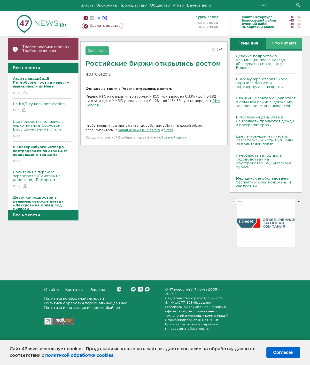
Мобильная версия (86, 18)
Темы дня (248, 43)
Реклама (97, 289)
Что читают (284, 43)
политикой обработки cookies (79, 356)
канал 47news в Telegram (139, 130)
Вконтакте (133, 289)
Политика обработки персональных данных (85, 303)
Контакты (74, 289)
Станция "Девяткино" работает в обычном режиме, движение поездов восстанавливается (266, 102)
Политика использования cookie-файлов (82, 307)
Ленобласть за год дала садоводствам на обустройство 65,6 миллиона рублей (263, 161)
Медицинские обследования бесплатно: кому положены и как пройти (263, 182)
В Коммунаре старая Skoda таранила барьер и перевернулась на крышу (261, 83)
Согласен (283, 352)
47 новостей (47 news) (188, 289)
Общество (160, 5)
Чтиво (178, 5)
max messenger (104, 18)
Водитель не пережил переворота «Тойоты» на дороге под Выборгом (37, 179)
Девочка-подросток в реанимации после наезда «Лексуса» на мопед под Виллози (260, 62)
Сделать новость (105, 25)
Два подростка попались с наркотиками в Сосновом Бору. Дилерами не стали (38, 128)
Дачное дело (199, 5)
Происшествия (133, 5)
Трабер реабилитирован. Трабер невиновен (46, 48)
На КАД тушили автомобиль (39, 107)
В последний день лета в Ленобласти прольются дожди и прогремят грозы (265, 121)
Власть (87, 5)
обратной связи (172, 137)
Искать (298, 5)
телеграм (98, 18)
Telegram (140, 289)
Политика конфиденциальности (74, 298)
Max (147, 289)
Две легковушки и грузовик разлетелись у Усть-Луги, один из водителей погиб (265, 140)
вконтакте (92, 18)
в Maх (168, 130)
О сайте (51, 289)
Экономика (106, 5)
